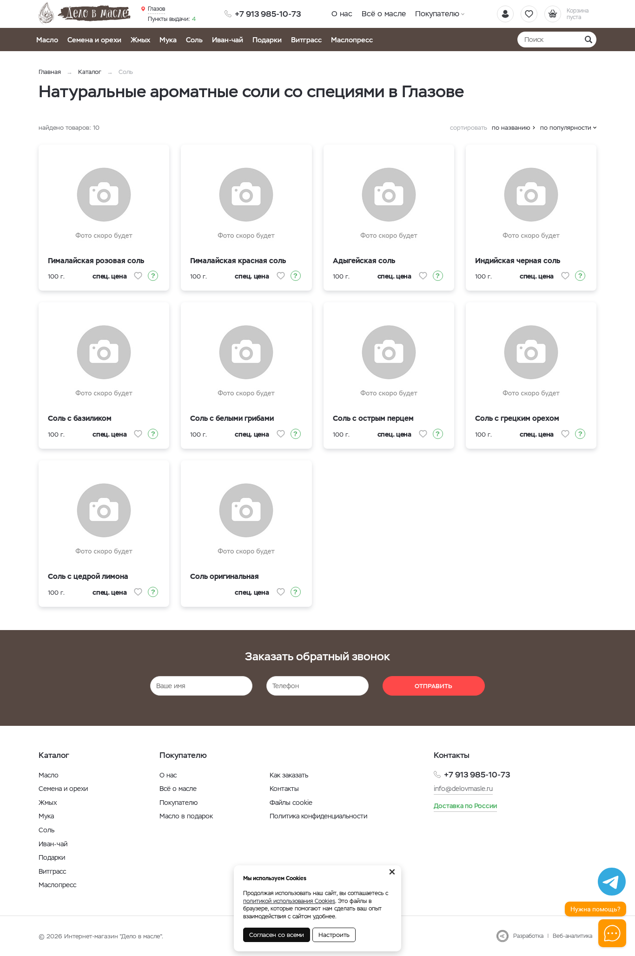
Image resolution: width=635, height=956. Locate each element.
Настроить (334, 935)
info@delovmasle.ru (463, 788)
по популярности (565, 128)
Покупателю (437, 14)
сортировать (468, 128)
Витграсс (306, 39)
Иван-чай (227, 39)
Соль (194, 39)
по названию (511, 128)
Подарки (267, 39)
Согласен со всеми (276, 935)
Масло (47, 39)
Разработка (528, 936)
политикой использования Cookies (289, 901)
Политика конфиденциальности (318, 816)
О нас (341, 14)
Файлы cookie (291, 802)
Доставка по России (465, 806)
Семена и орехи (94, 39)
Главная (50, 72)
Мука (168, 39)
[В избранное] (138, 275)
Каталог (89, 72)
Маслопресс (352, 39)
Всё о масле (384, 14)
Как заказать (289, 775)
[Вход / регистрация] (505, 14)
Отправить (433, 686)
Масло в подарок (186, 816)
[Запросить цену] (153, 275)
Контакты (284, 788)
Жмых (140, 39)
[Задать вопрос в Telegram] (612, 882)
